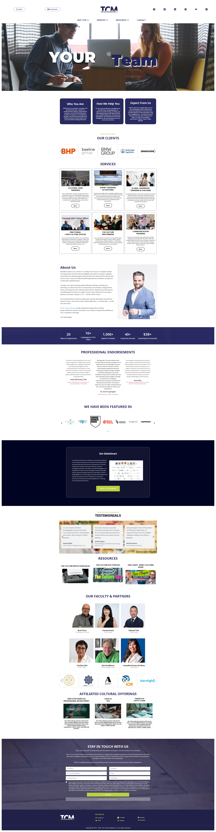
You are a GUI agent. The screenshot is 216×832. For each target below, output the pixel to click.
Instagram (100, 818)
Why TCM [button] (82, 20)
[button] (155, 151)
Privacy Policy (99, 788)
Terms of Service (112, 799)
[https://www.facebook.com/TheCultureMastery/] (154, 9)
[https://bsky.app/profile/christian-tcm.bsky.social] (196, 9)
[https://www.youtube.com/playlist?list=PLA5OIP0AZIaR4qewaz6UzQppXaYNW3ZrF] (141, 577)
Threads (122, 817)
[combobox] (86, 778)
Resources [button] (121, 20)
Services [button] (101, 20)
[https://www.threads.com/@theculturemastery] (206, 9)
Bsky (99, 820)
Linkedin (121, 820)
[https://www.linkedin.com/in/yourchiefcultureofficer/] (175, 9)
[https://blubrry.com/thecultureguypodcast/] (108, 575)
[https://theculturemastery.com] (109, 9)
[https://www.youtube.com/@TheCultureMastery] (164, 9)
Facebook (142, 820)
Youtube (142, 817)
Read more (66, 538)
